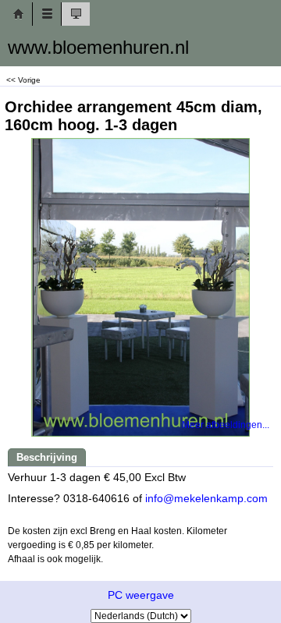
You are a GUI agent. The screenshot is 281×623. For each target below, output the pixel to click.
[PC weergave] (76, 14)
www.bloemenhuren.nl (98, 47)
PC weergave (141, 595)
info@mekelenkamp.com (206, 498)
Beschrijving (46, 457)
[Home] (18, 14)
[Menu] (47, 14)
